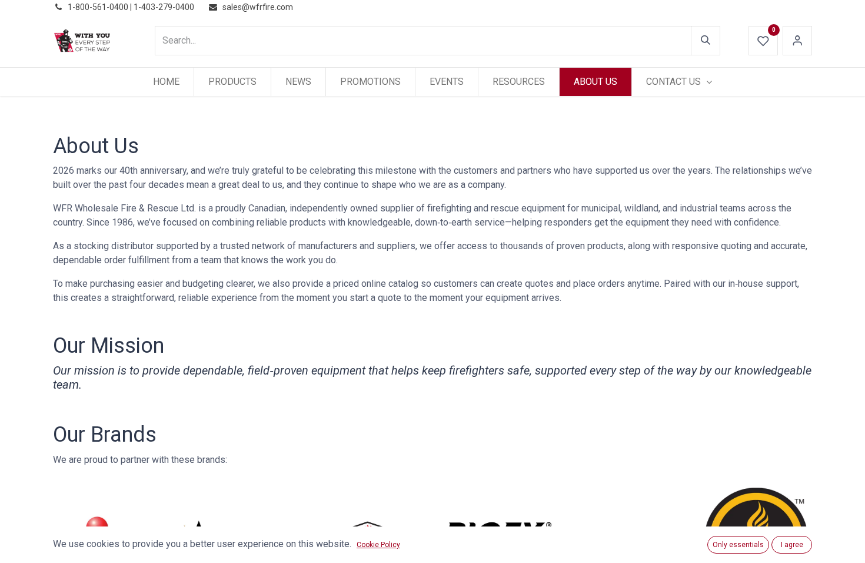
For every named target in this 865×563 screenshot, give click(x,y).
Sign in (797, 40)
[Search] (705, 40)
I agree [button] (792, 545)
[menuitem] (166, 82)
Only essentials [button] (738, 545)
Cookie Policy (378, 545)
